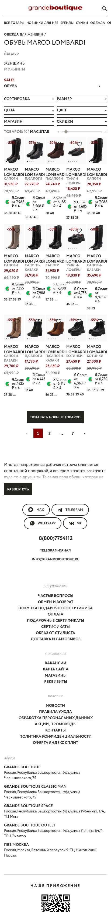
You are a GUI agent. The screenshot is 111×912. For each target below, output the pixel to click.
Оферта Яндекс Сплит (55, 742)
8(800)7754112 (55, 538)
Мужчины (14, 69)
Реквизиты (55, 681)
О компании (55, 653)
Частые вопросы (55, 596)
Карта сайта (55, 669)
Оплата (55, 614)
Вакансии (55, 663)
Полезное (55, 695)
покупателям (55, 585)
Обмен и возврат (55, 602)
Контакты (55, 730)
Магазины (56, 675)
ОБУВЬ (10, 86)
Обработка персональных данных (56, 718)
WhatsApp (47, 523)
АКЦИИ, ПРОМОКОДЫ (56, 724)
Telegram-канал (55, 550)
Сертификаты (55, 627)
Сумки (82, 23)
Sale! (9, 80)
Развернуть (18, 489)
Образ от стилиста (55, 633)
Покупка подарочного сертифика (55, 608)
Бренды (67, 23)
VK (79, 523)
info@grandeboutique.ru (55, 559)
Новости (55, 705)
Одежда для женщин (23, 34)
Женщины (15, 63)
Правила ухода (55, 712)
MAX (40, 510)
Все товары (14, 23)
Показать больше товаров (55, 417)
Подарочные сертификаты (55, 620)
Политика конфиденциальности (55, 736)
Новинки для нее (42, 23)
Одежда (97, 23)
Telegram (74, 510)
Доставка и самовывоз (56, 639)
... (61, 433)
